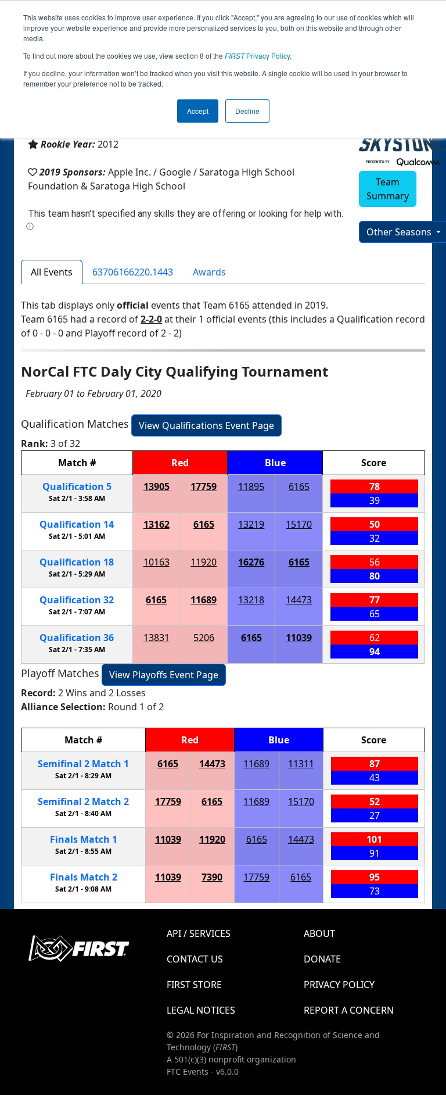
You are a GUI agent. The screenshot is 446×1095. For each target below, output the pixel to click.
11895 (251, 486)
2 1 (83, 763)
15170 (299, 524)
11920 (203, 562)
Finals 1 (83, 839)
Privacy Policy (257, 55)
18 (76, 562)
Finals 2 (83, 877)
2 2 (83, 801)
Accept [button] (197, 111)
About (319, 933)
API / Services (199, 933)
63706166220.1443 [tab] (132, 272)
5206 (203, 637)
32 (76, 599)
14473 (299, 599)
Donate (322, 959)
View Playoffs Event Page (163, 674)
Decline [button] (247, 111)
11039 (299, 637)
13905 (156, 486)
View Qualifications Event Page (206, 425)
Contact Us (195, 959)
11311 (301, 763)
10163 (156, 562)
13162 (156, 524)
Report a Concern (349, 1010)
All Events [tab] (52, 272)
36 (76, 637)
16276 (251, 562)
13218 (251, 599)
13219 (251, 524)
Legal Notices (201, 1010)
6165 (299, 486)
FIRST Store (194, 984)
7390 (212, 877)
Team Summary (387, 189)
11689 (203, 599)
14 (76, 524)
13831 (156, 637)
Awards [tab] (209, 272)
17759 (203, 486)
